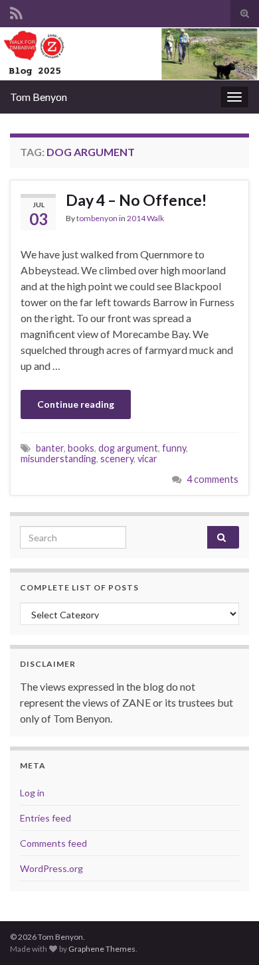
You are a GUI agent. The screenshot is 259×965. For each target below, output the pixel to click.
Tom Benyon (38, 96)
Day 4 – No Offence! (136, 200)
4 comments (212, 479)
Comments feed (53, 843)
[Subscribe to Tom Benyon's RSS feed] (16, 11)
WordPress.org (51, 868)
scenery (116, 458)
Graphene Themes (101, 949)
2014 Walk (145, 218)
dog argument (128, 448)
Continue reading (75, 404)
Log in (32, 792)
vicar (147, 458)
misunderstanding (58, 458)
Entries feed (45, 818)
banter (50, 448)
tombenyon (97, 218)
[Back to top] (229, 935)
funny (174, 448)
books (81, 448)
